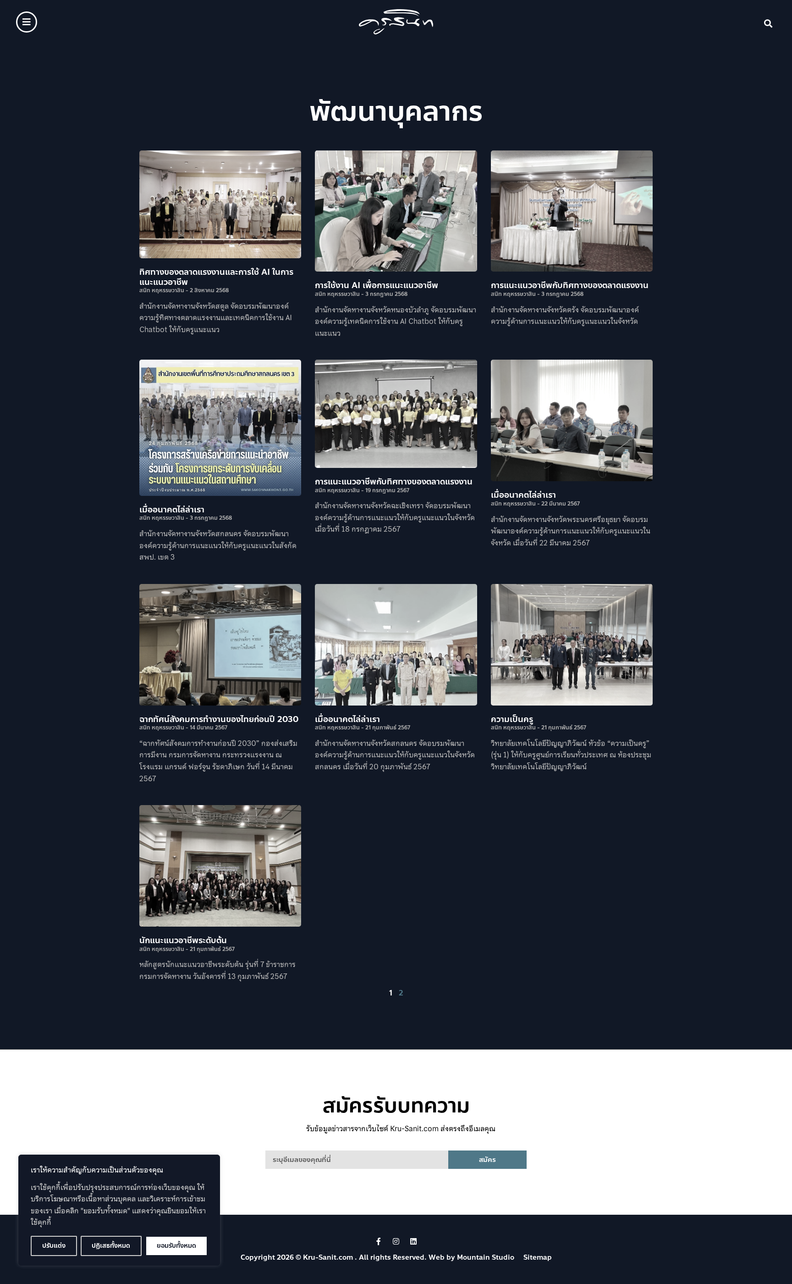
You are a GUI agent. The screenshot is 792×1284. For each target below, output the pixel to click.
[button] (768, 23)
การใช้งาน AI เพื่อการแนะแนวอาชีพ (376, 285)
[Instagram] (396, 1241)
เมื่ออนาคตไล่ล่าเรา (171, 509)
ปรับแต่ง (54, 1246)
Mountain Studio (485, 1257)
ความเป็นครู (512, 719)
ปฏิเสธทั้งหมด (111, 1246)
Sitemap (537, 1257)
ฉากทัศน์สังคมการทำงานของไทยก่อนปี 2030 (218, 719)
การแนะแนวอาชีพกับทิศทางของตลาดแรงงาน (570, 285)
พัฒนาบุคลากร (396, 111)
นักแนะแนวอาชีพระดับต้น (183, 940)
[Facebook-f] (378, 1241)
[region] (119, 1210)
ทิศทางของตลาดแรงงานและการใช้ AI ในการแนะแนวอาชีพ (216, 277)
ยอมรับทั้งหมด (176, 1246)
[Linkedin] (413, 1241)
